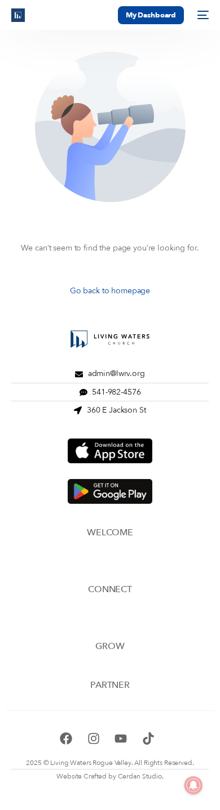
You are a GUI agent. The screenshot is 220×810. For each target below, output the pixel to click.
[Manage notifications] (193, 785)
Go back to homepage (110, 290)
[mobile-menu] (202, 15)
